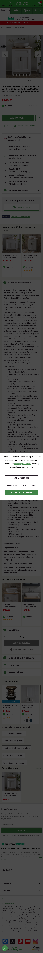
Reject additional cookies (21, 485)
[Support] (5, 948)
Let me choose (21, 478)
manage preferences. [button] (22, 463)
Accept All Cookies (21, 492)
